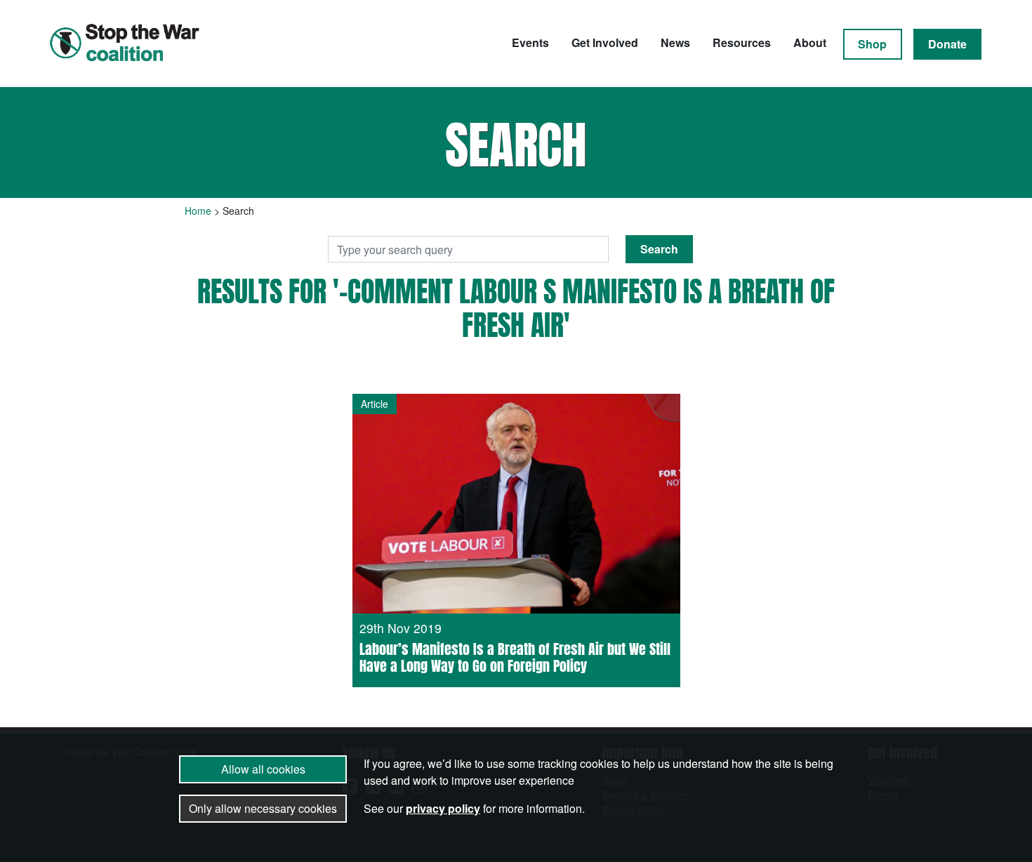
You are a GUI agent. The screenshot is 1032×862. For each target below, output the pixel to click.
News (675, 42)
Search (659, 249)
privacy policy (443, 808)
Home (198, 211)
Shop (872, 44)
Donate (947, 44)
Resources (742, 42)
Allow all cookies (263, 769)
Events (530, 42)
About (809, 42)
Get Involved (604, 42)
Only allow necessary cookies (263, 808)
